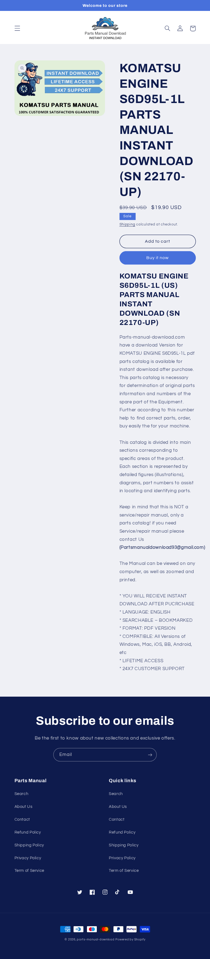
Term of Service (29, 871)
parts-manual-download (95, 939)
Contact (22, 819)
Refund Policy (27, 832)
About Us (23, 807)
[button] (17, 28)
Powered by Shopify (130, 939)
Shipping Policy (29, 845)
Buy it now (157, 258)
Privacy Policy (27, 858)
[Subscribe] (150, 754)
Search (21, 794)
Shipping (127, 224)
